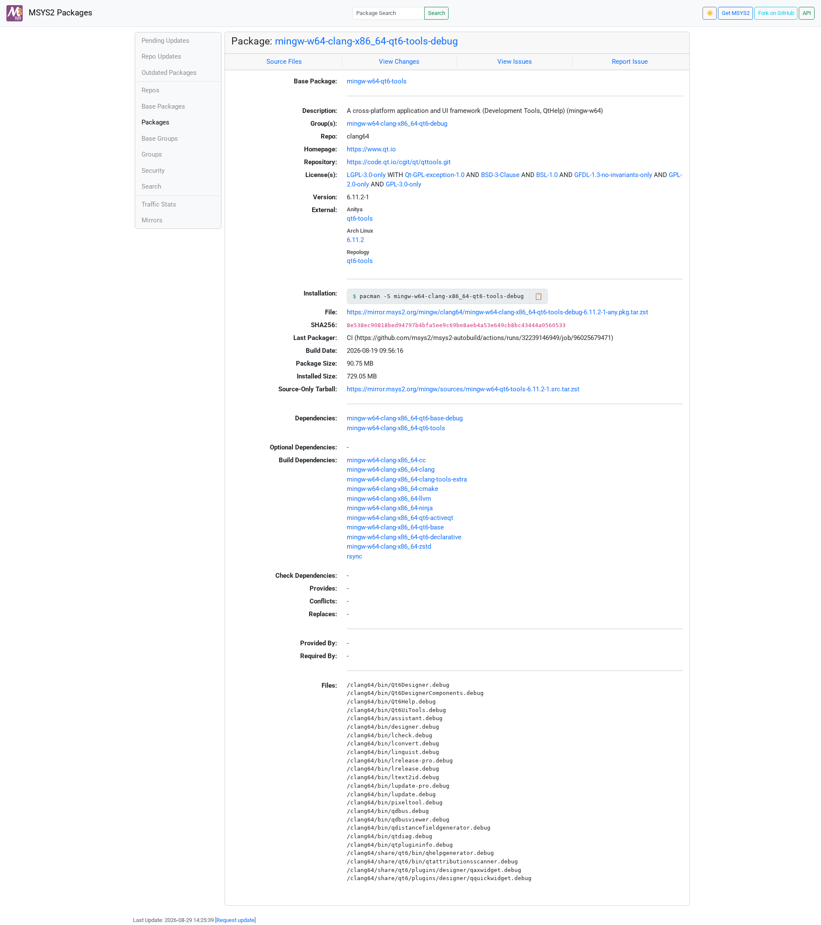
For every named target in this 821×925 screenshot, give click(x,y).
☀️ (709, 13)
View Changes (399, 61)
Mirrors (152, 220)
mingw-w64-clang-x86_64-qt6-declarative (404, 537)
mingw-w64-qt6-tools (377, 81)
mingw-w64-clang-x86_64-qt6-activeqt (400, 518)
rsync (354, 556)
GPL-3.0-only (403, 184)
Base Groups (160, 138)
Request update (235, 920)
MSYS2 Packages (59, 13)
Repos (150, 90)
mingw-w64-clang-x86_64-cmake (392, 489)
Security (153, 170)
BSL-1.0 (547, 175)
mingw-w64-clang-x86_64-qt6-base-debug (405, 418)
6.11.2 (355, 240)
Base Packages (163, 106)
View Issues (514, 61)
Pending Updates (165, 40)
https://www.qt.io (371, 149)
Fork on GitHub (776, 13)
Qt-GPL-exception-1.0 (434, 175)
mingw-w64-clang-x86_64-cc (386, 460)
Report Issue (630, 61)
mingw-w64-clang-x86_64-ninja (390, 508)
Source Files (284, 61)
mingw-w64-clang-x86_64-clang (390, 469)
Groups (152, 154)
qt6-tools (360, 218)
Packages (155, 122)
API (807, 13)
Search (436, 13)
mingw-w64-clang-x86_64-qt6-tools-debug (366, 41)
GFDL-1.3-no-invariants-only (613, 175)
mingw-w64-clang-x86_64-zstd (389, 546)
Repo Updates (161, 56)
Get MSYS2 (736, 13)
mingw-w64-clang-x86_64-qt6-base (395, 527)
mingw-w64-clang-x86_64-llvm (389, 498)
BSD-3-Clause (500, 175)
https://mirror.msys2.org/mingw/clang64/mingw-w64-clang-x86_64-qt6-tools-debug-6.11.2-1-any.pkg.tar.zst (497, 312)
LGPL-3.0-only (366, 175)
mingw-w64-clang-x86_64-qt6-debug (397, 123)
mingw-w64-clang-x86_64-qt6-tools (396, 428)
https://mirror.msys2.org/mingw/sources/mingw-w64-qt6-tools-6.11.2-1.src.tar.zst (463, 389)
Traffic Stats (159, 204)
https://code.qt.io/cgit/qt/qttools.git (399, 162)
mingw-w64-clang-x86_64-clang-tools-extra (407, 479)
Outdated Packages (169, 73)
